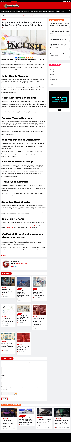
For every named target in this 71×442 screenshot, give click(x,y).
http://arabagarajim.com (21, 263)
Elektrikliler (52, 68)
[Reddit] (26, 57)
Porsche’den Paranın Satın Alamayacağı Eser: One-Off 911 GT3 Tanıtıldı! (61, 423)
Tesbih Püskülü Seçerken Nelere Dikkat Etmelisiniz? (7, 320)
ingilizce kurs (33, 225)
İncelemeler (52, 74)
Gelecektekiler (38, 11)
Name (3, 375)
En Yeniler (52, 69)
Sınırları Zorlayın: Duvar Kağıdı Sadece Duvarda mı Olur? (7, 346)
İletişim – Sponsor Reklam (56, 440)
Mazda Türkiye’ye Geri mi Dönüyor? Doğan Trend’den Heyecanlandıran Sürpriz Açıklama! (58, 46)
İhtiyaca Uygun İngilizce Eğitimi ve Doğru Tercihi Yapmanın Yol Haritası (21, 15)
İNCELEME (63, 11)
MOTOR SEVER (51, 11)
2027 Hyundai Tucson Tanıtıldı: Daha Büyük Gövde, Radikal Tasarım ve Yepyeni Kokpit (44, 422)
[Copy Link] (30, 57)
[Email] (24, 57)
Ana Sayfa (4, 15)
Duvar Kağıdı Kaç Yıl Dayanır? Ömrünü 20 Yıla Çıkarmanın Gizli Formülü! (23, 318)
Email (2, 380)
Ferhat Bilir (21, 322)
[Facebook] (16, 57)
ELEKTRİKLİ (26, 11)
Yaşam (4, 255)
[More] (32, 57)
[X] (18, 57)
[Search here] (69, 10)
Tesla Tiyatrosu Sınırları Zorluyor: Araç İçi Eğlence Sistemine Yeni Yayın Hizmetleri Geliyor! (59, 31)
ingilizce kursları (10, 227)
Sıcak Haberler (5, 11)
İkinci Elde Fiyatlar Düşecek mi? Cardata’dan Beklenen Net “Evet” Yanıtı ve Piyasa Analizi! (59, 54)
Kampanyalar (19, 11)
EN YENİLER (12, 11)
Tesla (31, 11)
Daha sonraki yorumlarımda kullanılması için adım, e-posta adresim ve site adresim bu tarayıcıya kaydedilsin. (22, 388)
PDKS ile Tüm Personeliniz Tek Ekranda (6, 291)
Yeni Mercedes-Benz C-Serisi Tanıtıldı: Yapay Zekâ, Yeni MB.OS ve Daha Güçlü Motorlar (26, 420)
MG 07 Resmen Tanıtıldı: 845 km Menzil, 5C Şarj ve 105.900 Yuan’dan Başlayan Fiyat (7, 423)
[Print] (28, 57)
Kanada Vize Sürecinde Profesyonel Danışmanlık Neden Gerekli (23, 293)
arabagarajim (5, 27)
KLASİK (45, 11)
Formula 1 (57, 11)
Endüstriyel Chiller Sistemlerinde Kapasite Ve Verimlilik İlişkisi (39, 293)
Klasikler (52, 77)
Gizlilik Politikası (66, 440)
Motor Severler (53, 79)
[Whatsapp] (22, 57)
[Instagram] (20, 57)
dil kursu (29, 227)
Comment (3, 365)
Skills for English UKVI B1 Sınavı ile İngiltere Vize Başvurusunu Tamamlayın (38, 321)
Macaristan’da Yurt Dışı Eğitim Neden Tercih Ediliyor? (23, 348)
